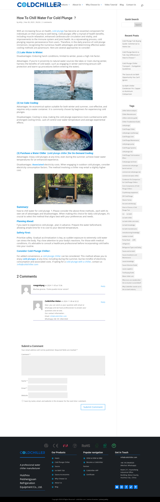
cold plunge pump (128, 144)
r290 (133, 240)
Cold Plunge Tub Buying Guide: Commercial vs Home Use (131, 44)
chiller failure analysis (129, 111)
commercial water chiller (130, 176)
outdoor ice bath (127, 236)
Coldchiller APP (92, 470)
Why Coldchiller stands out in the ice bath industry (131, 288)
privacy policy (103, 499)
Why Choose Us (93, 5)
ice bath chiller (127, 218)
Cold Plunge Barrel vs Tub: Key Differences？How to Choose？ (131, 55)
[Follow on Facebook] (126, 487)
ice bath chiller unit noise (130, 221)
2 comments (47, 22)
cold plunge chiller (57, 153)
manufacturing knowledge (130, 233)
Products (64, 5)
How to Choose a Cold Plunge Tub (129, 208)
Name (24, 381)
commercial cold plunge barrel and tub (130, 167)
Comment (25, 354)
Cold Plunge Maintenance (130, 140)
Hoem (57, 458)
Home (54, 5)
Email (24, 388)
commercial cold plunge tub (131, 172)
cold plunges (29, 258)
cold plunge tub (127, 152)
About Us (77, 5)
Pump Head (126, 240)
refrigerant (126, 244)
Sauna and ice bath (128, 251)
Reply (103, 286)
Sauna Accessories (62, 474)
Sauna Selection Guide (129, 265)
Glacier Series (127, 200)
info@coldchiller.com (27, 264)
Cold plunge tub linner (129, 162)
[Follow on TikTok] (131, 487)
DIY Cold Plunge (127, 196)
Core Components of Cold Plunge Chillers (130, 187)
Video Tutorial (111, 5)
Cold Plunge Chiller (39, 251)
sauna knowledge (128, 261)
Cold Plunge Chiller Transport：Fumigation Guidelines (131, 66)
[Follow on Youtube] (117, 487)
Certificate (90, 474)
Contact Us (131, 5)
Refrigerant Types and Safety (131, 247)
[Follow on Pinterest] (136, 487)
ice (123, 214)
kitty (20, 22)
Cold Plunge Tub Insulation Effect (131, 156)
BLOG (38, 22)
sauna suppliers (127, 269)
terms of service (92, 499)
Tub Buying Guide (128, 273)
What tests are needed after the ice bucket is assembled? (131, 281)
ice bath (129, 214)
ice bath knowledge (128, 225)
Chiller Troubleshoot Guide (131, 122)
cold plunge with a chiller (78, 261)
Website (24, 395)
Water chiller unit (128, 276)
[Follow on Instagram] (121, 487)
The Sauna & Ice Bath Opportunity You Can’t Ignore (131, 77)
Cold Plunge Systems (129, 148)
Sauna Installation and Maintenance (129, 256)
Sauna (57, 466)
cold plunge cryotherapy (130, 133)
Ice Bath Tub (60, 470)
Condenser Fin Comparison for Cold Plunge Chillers (131, 180)
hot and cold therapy (129, 204)
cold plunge (58, 31)
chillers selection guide (129, 118)
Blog (122, 5)
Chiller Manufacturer (129, 114)
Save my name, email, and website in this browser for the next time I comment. (55, 401)
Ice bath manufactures (129, 229)
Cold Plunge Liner (128, 137)
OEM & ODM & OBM (94, 458)
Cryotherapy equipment (130, 192)
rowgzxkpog (38, 285)
